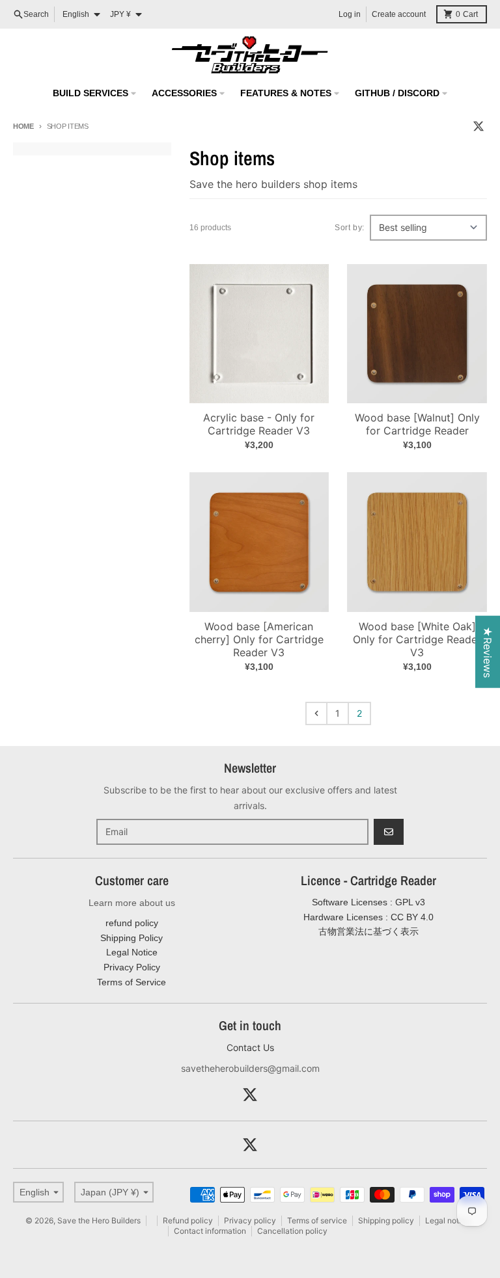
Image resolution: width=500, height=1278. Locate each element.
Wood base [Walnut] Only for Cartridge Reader (417, 424)
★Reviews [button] (487, 651)
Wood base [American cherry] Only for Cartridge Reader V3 (259, 639)
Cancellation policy (292, 1231)
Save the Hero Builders (99, 1220)
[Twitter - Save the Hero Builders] (478, 126)
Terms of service (317, 1220)
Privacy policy (250, 1220)
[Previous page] (316, 713)
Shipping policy (386, 1220)
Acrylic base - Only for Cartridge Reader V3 (258, 424)
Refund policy (188, 1220)
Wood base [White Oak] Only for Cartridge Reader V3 (417, 639)
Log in (350, 14)
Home (23, 126)
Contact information (210, 1231)
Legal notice (447, 1220)
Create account (399, 14)
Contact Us (250, 1047)
